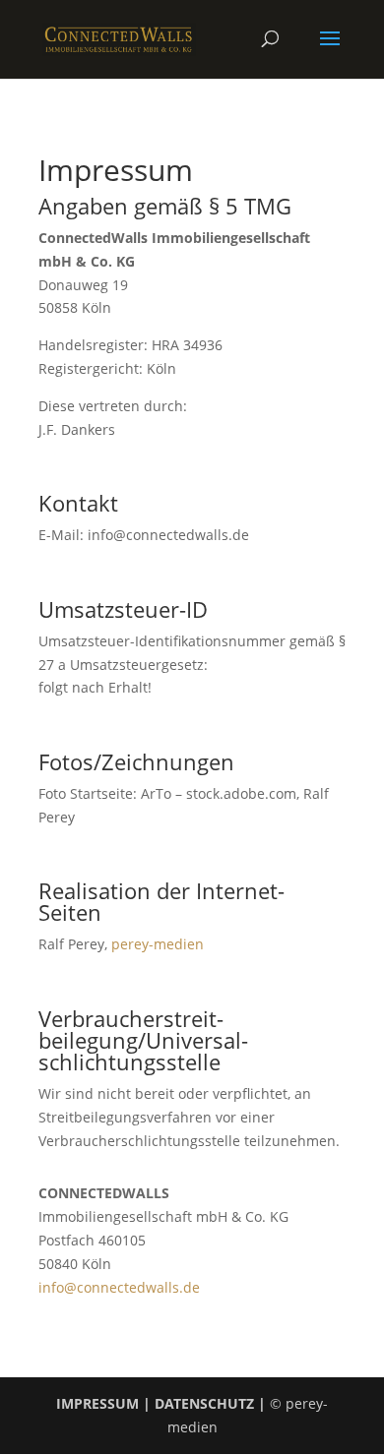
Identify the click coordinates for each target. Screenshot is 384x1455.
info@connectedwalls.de (119, 1287)
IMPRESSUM (97, 1403)
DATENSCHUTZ (204, 1403)
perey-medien (155, 944)
